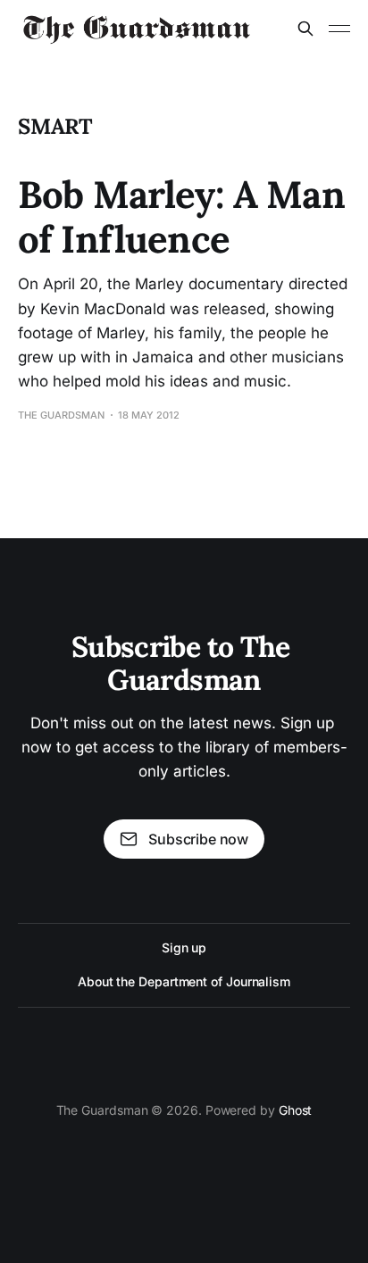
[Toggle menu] (339, 28)
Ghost (296, 1110)
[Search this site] (305, 28)
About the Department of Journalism (184, 981)
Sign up (184, 947)
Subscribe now (198, 839)
